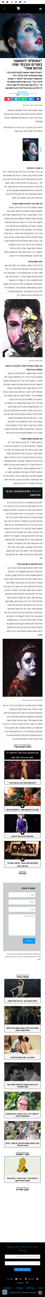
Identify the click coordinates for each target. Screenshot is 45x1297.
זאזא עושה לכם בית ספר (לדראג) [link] (23, 836)
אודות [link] (40, 1288)
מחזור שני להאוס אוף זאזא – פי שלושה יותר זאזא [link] (22, 809)
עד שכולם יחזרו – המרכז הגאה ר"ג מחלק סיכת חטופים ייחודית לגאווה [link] (22, 1179)
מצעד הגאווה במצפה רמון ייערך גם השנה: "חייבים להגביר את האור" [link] (22, 1144)
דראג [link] (18, 757)
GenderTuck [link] (33, 752)
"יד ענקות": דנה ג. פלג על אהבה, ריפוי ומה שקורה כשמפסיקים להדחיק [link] (22, 1115)
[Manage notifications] (40, 1293)
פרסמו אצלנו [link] (7, 1288)
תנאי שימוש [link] (31, 1288)
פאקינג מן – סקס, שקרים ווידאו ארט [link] (22, 1057)
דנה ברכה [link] (24, 757)
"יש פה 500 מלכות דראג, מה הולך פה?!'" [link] (22, 783)
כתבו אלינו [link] (19, 1288)
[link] (24, 2)
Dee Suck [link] (22, 752)
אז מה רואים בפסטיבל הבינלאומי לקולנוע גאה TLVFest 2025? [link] (22, 1085)
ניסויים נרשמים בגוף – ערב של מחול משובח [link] (22, 1001)
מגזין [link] (13, 757)
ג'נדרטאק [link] (14, 752)
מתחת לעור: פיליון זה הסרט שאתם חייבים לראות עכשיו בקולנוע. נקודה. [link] (22, 1029)
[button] (41, 9)
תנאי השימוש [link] (13, 954)
